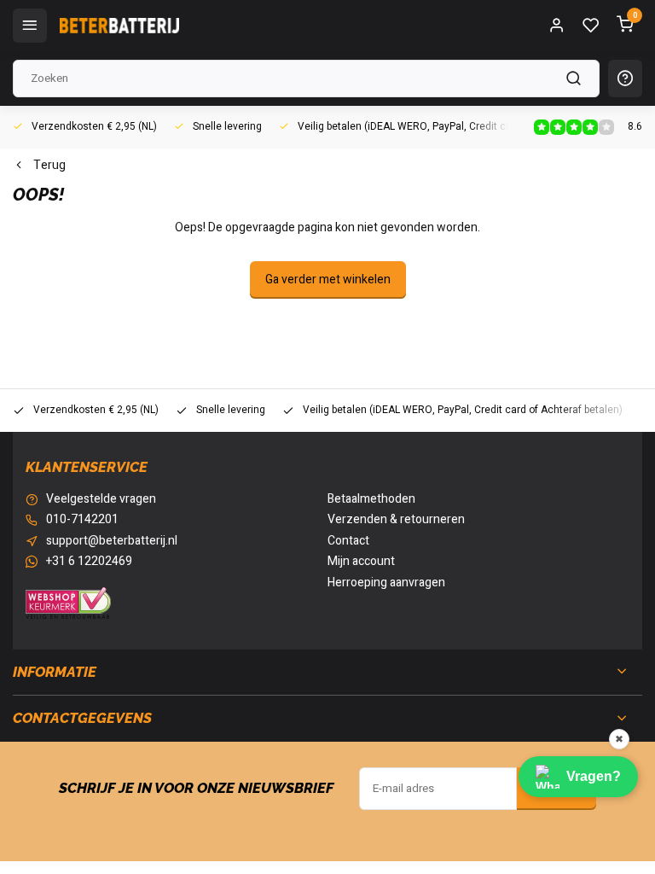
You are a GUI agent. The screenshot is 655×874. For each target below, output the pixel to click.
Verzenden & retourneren (396, 519)
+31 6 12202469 (89, 561)
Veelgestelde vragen (101, 499)
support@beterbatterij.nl (111, 541)
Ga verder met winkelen (328, 279)
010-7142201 (82, 519)
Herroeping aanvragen (386, 582)
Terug (49, 165)
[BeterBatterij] (119, 25)
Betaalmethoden (371, 499)
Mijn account (361, 561)
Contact (348, 541)
